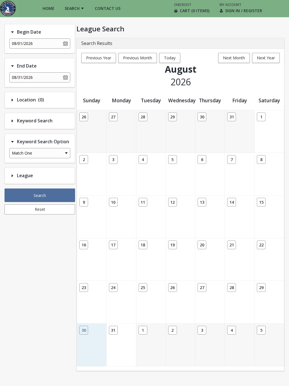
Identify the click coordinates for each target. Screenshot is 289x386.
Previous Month (137, 57)
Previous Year (98, 57)
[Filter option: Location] (12, 100)
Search (40, 195)
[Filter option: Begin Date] (12, 32)
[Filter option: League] (12, 175)
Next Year (266, 57)
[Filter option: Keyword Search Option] (12, 141)
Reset (40, 209)
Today (170, 57)
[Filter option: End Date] (12, 66)
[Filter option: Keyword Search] (12, 121)
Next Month (234, 57)
